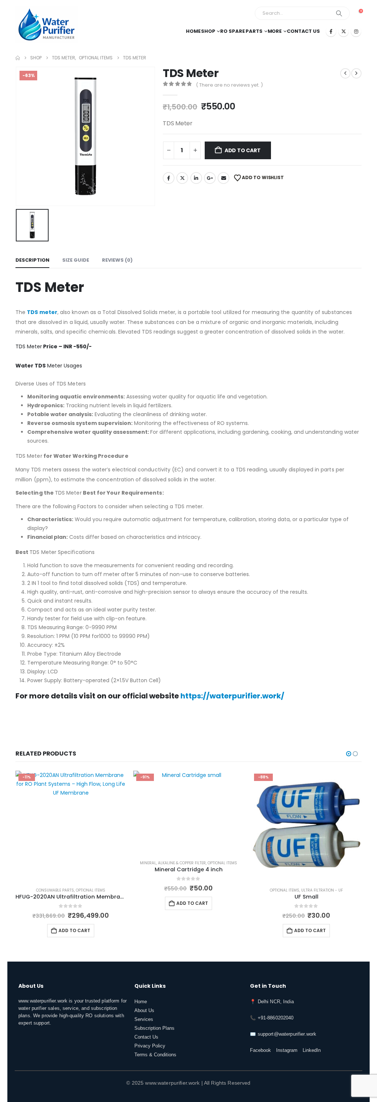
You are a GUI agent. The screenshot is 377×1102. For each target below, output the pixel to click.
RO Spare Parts (241, 31)
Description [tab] (32, 260)
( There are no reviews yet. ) (229, 84)
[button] (348, 753)
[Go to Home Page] (17, 57)
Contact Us (303, 31)
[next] (356, 73)
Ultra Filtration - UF (322, 890)
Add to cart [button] (74, 930)
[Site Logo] (46, 24)
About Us (144, 1010)
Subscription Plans (154, 1028)
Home (193, 31)
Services (143, 1019)
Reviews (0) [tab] (117, 260)
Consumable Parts (55, 890)
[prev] (345, 73)
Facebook (169, 178)
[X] (343, 31)
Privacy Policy (149, 1046)
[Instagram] (356, 31)
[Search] (339, 13)
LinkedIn (196, 178)
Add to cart (243, 150)
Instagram (286, 1050)
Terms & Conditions (155, 1054)
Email (223, 178)
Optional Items (90, 890)
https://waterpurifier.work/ (232, 696)
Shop (208, 31)
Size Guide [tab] (75, 260)
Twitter (182, 178)
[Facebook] (331, 31)
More (275, 31)
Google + (210, 178)
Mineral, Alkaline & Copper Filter (173, 863)
